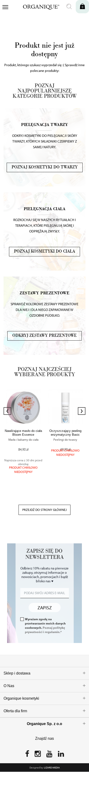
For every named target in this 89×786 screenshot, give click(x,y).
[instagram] (38, 755)
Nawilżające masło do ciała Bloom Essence (23, 432)
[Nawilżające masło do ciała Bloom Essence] (23, 406)
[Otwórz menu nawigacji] (5, 7)
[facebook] (27, 755)
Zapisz (44, 607)
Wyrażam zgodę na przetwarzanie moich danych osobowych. (45, 625)
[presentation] (7, 411)
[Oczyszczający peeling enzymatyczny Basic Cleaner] (65, 406)
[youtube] (49, 755)
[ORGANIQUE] (38, 6)
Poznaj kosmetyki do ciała (44, 251)
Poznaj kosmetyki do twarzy (45, 167)
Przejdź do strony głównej (44, 510)
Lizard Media (52, 767)
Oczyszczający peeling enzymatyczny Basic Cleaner (65, 434)
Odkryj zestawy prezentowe (44, 335)
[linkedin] (61, 755)
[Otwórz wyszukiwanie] (69, 6)
